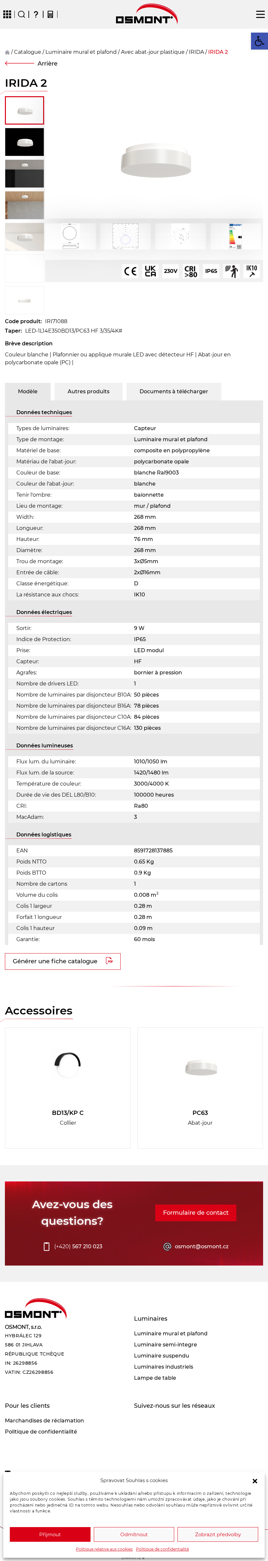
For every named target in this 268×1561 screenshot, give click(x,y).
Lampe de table (155, 1378)
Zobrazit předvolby (218, 1534)
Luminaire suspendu (161, 1356)
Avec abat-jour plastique (153, 52)
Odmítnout (134, 1534)
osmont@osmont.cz (201, 1246)
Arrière (48, 63)
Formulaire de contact (195, 1212)
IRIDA (196, 52)
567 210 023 (78, 1246)
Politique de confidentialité (162, 1549)
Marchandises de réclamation (44, 1421)
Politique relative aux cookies (104, 1549)
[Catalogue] (7, 14)
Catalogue (27, 52)
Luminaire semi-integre (165, 1345)
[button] (255, 1480)
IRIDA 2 (218, 52)
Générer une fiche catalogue (55, 961)
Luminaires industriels (163, 1367)
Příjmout (50, 1534)
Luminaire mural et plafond (81, 52)
